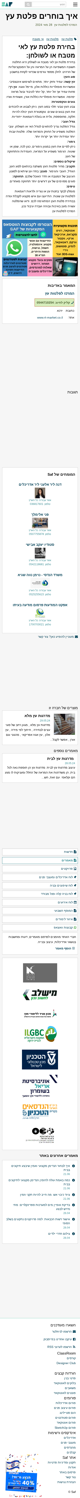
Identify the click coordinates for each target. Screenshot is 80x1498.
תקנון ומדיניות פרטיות (62, 1462)
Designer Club (66, 1363)
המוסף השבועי (63, 910)
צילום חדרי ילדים (59, 1233)
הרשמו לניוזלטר (62, 1331)
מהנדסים (70, 1447)
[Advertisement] (40, 357)
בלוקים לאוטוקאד (65, 1383)
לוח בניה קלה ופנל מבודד (57, 893)
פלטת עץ (67, 39)
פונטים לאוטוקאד (65, 1393)
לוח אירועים (65, 902)
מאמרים (67, 860)
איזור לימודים (64, 919)
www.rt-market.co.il (50, 317)
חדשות (68, 851)
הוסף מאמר (63, 948)
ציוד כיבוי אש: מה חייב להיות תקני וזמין (45, 1194)
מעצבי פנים (68, 1442)
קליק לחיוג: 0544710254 (53, 302)
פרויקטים (67, 868)
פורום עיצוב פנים (65, 1408)
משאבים (70, 1388)
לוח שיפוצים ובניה (61, 885)
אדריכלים (70, 1437)
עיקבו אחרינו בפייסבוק (58, 1339)
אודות (72, 1467)
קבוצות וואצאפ (63, 927)
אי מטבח (38, 39)
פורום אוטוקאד (66, 1422)
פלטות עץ (52, 39)
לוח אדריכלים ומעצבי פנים (56, 877)
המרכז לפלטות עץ (65, 24)
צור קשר (70, 1477)
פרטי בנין (70, 1378)
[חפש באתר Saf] (28, 4)
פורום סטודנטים (65, 1417)
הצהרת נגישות (66, 1482)
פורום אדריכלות (66, 1403)
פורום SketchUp (65, 1427)
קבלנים (71, 1452)
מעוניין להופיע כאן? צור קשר (56, 636)
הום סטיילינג (68, 1412)
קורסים (71, 1358)
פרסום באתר (67, 1472)
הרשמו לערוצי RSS (59, 1347)
